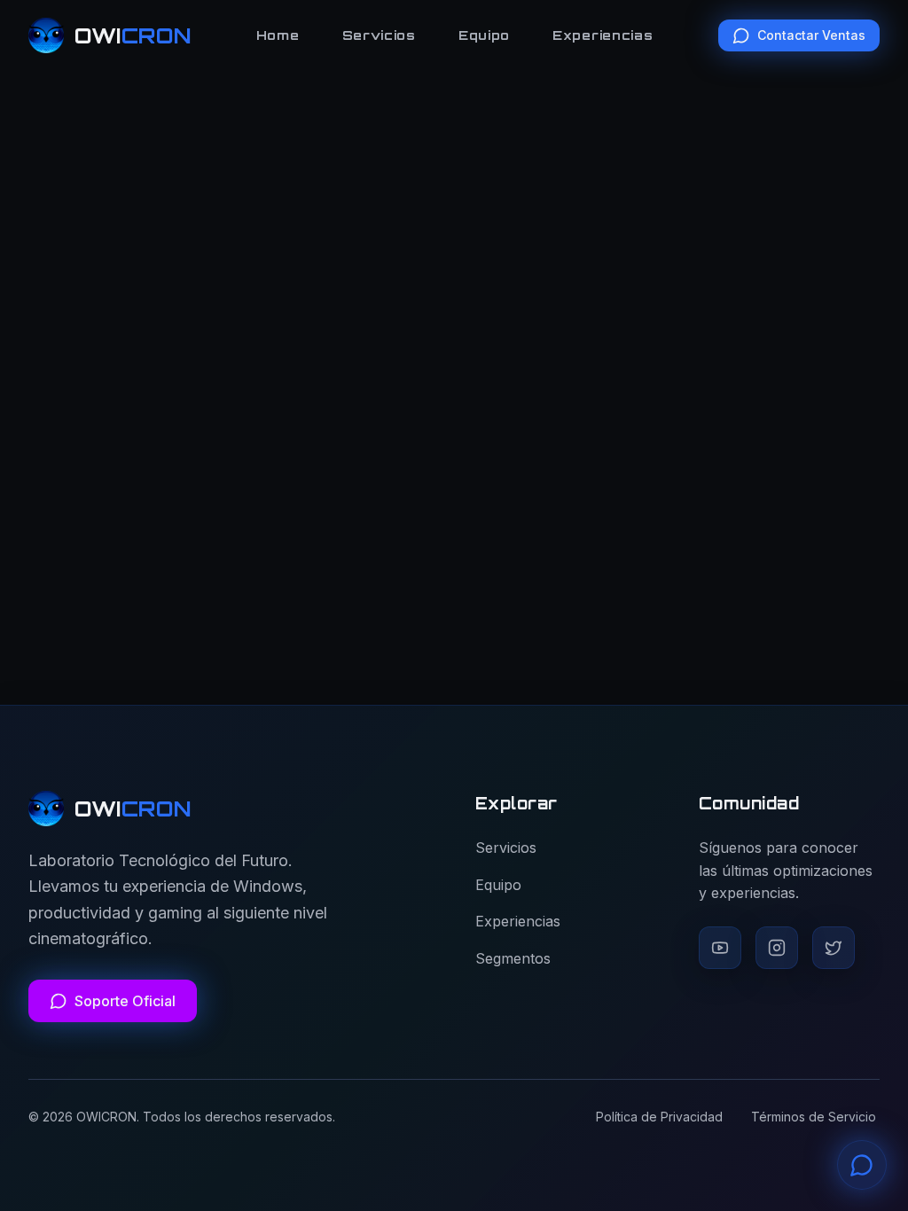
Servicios (379, 35)
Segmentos (513, 958)
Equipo (484, 35)
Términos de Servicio (813, 1116)
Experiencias (602, 35)
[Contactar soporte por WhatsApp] (862, 1165)
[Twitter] (833, 947)
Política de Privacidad (659, 1116)
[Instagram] (776, 947)
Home (278, 35)
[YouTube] (720, 947)
